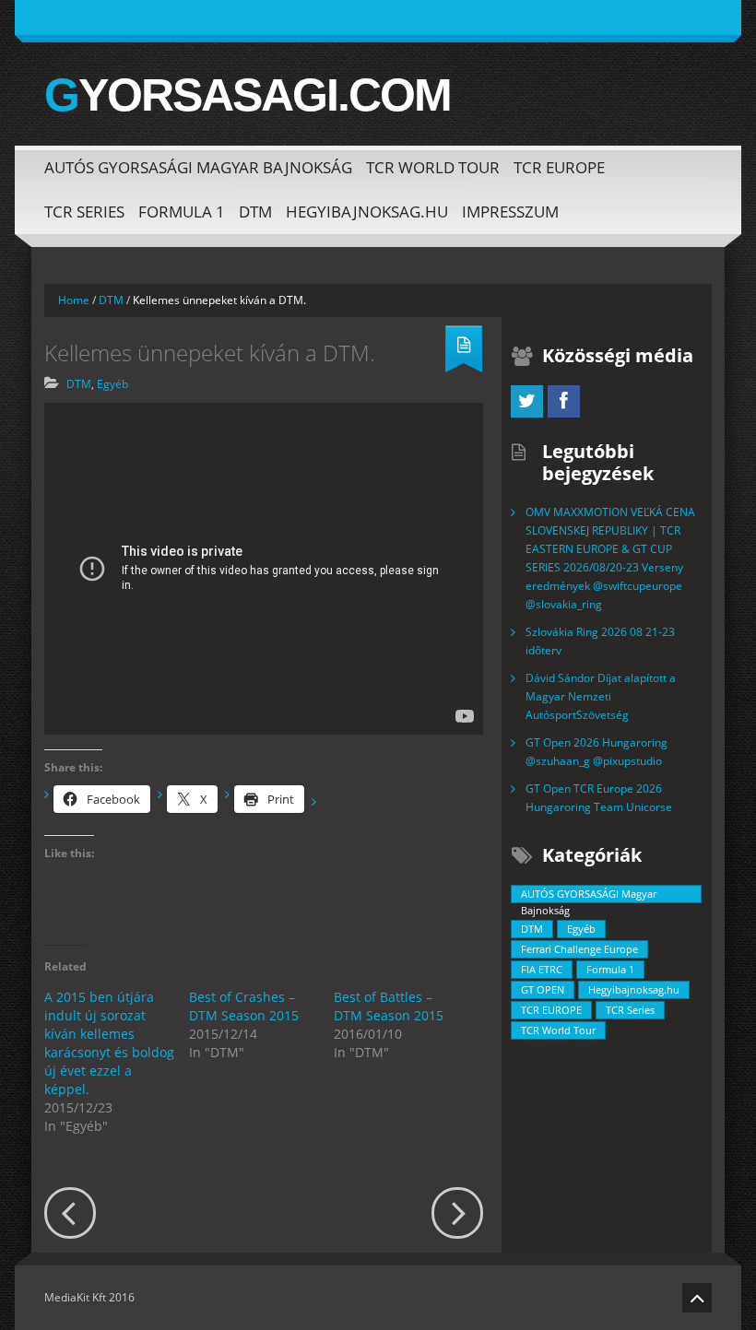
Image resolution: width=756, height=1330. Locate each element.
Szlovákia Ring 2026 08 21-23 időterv (600, 641)
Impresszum (510, 211)
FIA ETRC (541, 969)
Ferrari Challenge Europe (579, 949)
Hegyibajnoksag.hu (367, 211)
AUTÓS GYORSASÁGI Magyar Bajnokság (198, 167)
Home (73, 300)
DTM (255, 211)
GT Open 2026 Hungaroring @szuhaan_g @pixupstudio (596, 752)
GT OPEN (542, 989)
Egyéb (112, 384)
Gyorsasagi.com (247, 95)
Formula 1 (181, 211)
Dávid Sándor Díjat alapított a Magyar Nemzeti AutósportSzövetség (601, 696)
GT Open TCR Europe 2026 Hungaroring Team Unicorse (599, 798)
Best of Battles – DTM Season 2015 (388, 1006)
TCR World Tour (433, 167)
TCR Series (84, 211)
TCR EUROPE (559, 167)
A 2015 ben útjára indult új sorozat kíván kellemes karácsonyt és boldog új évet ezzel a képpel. (109, 1043)
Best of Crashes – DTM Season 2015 (244, 1006)
